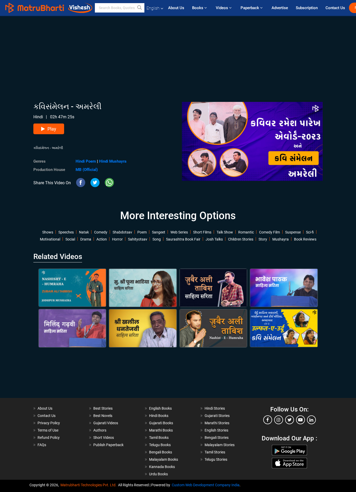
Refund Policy (49, 437)
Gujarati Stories (217, 416)
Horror (117, 239)
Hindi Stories (215, 408)
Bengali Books (160, 452)
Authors (99, 430)
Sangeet (158, 232)
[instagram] (278, 419)
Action (101, 239)
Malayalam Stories (220, 445)
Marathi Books (161, 430)
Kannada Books (162, 467)
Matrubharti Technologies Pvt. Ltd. (89, 485)
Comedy (100, 232)
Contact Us (335, 8)
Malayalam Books (163, 459)
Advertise (280, 8)
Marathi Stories (217, 423)
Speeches (66, 232)
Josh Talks (214, 239)
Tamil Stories (215, 452)
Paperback (250, 8)
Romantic (246, 232)
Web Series (179, 232)
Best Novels (102, 416)
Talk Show (225, 232)
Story (263, 239)
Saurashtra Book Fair (183, 239)
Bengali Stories (217, 437)
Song (156, 239)
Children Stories (240, 239)
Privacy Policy (49, 423)
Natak (84, 232)
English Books (160, 408)
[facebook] (267, 419)
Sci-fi (310, 232)
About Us (176, 8)
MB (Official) (87, 169)
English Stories (216, 430)
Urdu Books (158, 474)
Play (51, 129)
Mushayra (280, 239)
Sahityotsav (137, 239)
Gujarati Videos (105, 423)
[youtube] (300, 419)
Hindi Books (158, 416)
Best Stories (103, 408)
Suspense (293, 232)
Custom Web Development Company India (206, 485)
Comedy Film (269, 232)
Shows (47, 232)
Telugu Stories (216, 459)
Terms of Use (48, 430)
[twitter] (289, 419)
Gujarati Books (161, 423)
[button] (139, 8)
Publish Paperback (108, 445)
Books (198, 8)
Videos (222, 8)
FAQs (42, 445)
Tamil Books (159, 437)
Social (70, 239)
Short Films (202, 232)
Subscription (307, 8)
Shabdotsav (122, 232)
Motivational (50, 239)
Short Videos (103, 437)
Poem (142, 232)
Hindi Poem (86, 161)
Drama (85, 239)
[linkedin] (311, 419)
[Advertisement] (178, 52)
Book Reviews (305, 239)
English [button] (152, 8)
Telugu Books (160, 445)
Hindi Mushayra (112, 161)
